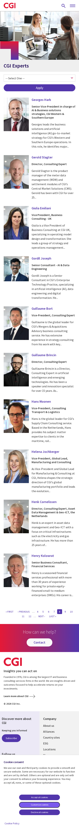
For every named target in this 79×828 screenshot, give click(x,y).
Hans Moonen (41, 401)
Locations (49, 749)
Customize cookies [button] (39, 804)
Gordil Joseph (41, 258)
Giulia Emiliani (41, 208)
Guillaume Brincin (44, 355)
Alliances (49, 731)
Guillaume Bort (42, 308)
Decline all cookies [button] (39, 812)
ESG (45, 743)
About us (48, 725)
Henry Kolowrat (43, 556)
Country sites (51, 737)
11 (24, 616)
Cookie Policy (12, 823)
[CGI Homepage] (9, 5)
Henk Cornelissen (44, 502)
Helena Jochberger (45, 452)
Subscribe (11, 738)
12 (31, 616)
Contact (39, 642)
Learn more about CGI (16, 696)
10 (72, 611)
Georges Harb (41, 100)
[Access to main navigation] (72, 6)
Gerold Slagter (42, 157)
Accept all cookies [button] (39, 797)
